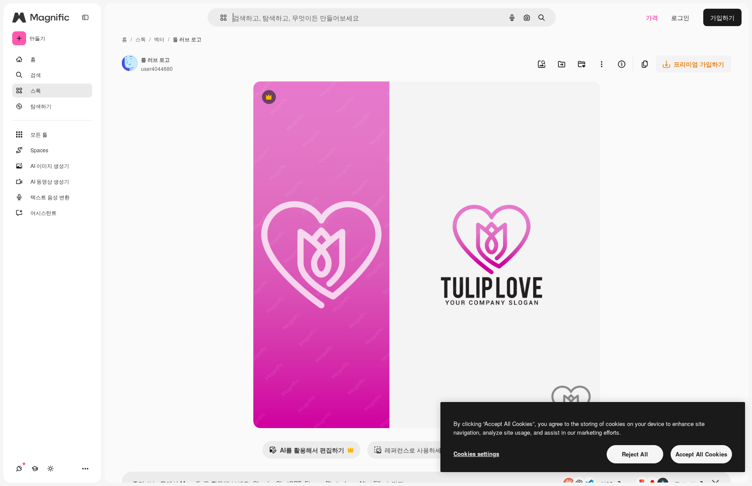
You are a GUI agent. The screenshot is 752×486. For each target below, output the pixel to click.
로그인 (680, 17)
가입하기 (722, 17)
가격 (652, 17)
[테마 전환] (50, 469)
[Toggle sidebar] (85, 17)
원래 (303, 98)
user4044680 (157, 68)
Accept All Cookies (701, 454)
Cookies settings (476, 453)
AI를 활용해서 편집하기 (306, 452)
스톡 (140, 39)
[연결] (19, 469)
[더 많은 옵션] (601, 64)
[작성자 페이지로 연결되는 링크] (130, 64)
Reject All (635, 454)
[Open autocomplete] (220, 17)
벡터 (159, 39)
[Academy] (35, 469)
